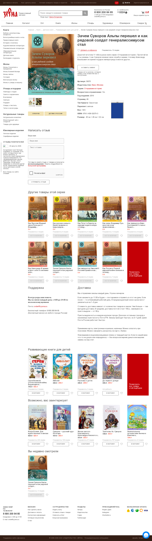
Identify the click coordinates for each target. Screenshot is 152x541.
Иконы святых (8, 74)
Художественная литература (13, 45)
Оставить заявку (88, 67)
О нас (30, 520)
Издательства (82, 512)
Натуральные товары (13, 114)
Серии (79, 515)
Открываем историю (93, 88)
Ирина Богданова (55, 17)
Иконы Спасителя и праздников (10, 68)
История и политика (10, 43)
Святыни (6, 100)
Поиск (85, 13)
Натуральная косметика (12, 117)
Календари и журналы (11, 58)
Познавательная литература (13, 48)
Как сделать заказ (28, 3)
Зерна (10, 13)
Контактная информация (36, 515)
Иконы (74, 23)
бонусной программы (37, 166)
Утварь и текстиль (10, 105)
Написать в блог (58, 515)
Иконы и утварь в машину (12, 82)
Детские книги (48, 30)
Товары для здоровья (11, 124)
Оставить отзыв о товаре (61, 512)
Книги (58, 23)
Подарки (6, 103)
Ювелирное (125, 23)
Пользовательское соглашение (96, 538)
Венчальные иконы (10, 80)
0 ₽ (117, 3)
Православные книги (10, 40)
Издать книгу (57, 510)
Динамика (21, 538)
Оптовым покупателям (36, 518)
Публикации (81, 518)
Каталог (26, 23)
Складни (6, 77)
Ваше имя (32, 136)
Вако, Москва (97, 85)
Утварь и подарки (12, 89)
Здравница (107, 23)
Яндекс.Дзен (106, 510)
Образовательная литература (9, 52)
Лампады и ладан (10, 92)
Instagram (105, 512)
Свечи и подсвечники (11, 94)
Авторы (80, 510)
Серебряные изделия (11, 136)
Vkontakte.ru (106, 515)
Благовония (7, 97)
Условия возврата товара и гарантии (53, 3)
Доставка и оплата (10, 3)
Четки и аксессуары (10, 108)
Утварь (90, 23)
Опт (42, 23)
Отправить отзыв (38, 182)
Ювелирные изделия (13, 130)
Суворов (36, 113)
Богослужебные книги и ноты (13, 37)
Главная (9, 23)
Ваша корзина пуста (141, 15)
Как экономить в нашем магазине (83, 3)
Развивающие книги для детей (67, 30)
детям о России (55, 113)
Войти (127, 3)
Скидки (140, 23)
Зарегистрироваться (141, 3)
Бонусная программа (60, 518)
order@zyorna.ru (100, 16)
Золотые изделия (9, 133)
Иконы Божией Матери (11, 71)
